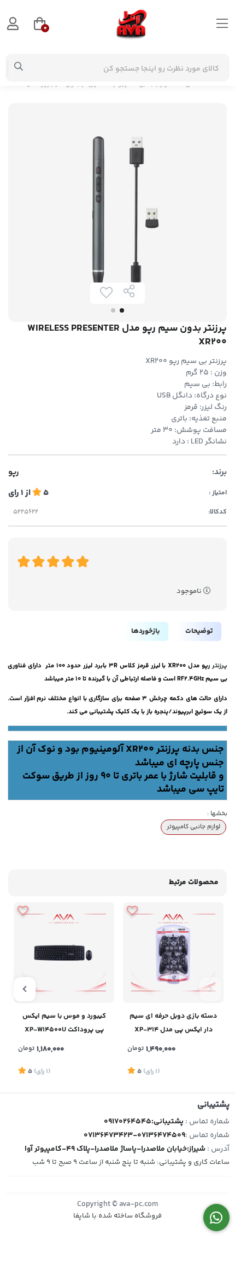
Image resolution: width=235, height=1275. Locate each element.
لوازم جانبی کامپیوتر (193, 827)
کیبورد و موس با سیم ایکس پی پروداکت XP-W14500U (64, 1023)
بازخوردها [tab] (145, 631)
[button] (210, 989)
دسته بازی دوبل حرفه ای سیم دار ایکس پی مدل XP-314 (173, 1023)
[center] (19, 67)
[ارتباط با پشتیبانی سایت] (216, 1218)
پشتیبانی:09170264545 (144, 1122)
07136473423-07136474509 (134, 1135)
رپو (13, 472)
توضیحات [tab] (199, 631)
